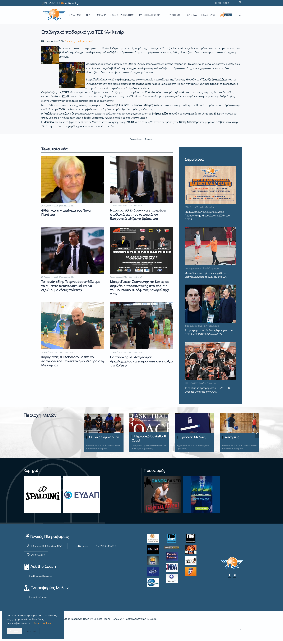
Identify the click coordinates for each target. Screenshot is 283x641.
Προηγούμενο (136, 138)
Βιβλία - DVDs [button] (208, 14)
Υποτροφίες (176, 14)
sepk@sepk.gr (71, 3)
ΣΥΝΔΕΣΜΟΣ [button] (75, 14)
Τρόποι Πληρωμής (114, 619)
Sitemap (151, 619)
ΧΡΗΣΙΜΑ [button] (192, 14)
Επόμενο (149, 138)
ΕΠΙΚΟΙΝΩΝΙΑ (221, 3)
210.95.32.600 (52, 3)
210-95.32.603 (38, 554)
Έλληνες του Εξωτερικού (79, 41)
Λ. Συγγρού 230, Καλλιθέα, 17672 (46, 545)
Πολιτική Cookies (92, 619)
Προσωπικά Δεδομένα (69, 619)
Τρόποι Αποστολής (135, 619)
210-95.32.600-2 (108, 545)
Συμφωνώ (14, 631)
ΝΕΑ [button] (88, 14)
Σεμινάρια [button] (100, 14)
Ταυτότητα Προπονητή (152, 14)
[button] (227, 15)
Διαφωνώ (32, 631)
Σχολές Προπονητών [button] (122, 14)
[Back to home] (54, 15)
